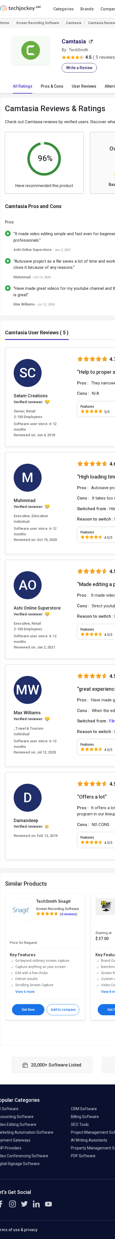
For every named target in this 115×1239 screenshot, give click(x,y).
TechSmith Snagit (53, 901)
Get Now (28, 1010)
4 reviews (68, 914)
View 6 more (25, 992)
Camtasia (73, 23)
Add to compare (63, 1010)
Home (4, 23)
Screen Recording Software (37, 23)
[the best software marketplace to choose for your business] (20, 10)
